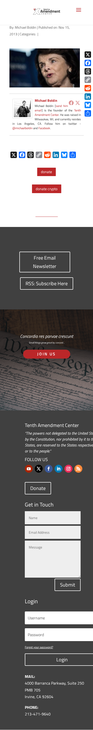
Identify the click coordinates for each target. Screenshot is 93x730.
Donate (38, 488)
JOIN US (46, 354)
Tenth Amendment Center (58, 112)
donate (46, 172)
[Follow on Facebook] (49, 469)
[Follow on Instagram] (68, 469)
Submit (67, 584)
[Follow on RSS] (78, 469)
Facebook (44, 128)
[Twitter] (78, 103)
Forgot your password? (39, 647)
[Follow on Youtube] (29, 469)
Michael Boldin (25, 27)
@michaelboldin (22, 128)
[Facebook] (71, 103)
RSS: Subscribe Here (47, 283)
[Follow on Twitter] (39, 469)
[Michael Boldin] (22, 115)
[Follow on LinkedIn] (58, 469)
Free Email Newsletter (44, 262)
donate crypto (47, 189)
